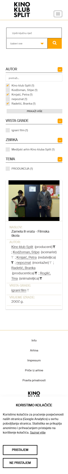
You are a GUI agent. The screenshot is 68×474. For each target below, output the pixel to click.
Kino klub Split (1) (23, 85)
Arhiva (34, 350)
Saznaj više (38, 433)
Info (34, 340)
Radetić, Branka (23, 268)
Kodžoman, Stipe (26, 252)
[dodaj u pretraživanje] (12, 257)
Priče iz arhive (34, 370)
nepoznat (23, 262)
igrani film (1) (20, 130)
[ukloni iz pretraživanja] (54, 247)
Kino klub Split (22, 247)
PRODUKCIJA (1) (22, 169)
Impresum (34, 360)
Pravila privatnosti (34, 380)
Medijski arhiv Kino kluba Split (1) (33, 149)
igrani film (18, 290)
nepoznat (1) (19, 99)
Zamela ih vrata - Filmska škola (30, 233)
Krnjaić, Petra (26, 257)
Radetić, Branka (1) (24, 103)
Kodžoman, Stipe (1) (24, 90)
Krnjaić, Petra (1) (22, 94)
